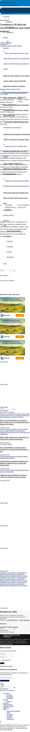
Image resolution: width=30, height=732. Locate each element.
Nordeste (9, 22)
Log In (2, 683)
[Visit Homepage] (6, 10)
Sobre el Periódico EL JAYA (11, 5)
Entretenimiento (7, 210)
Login (5, 263)
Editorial (9, 43)
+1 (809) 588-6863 (24, 620)
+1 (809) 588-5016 (12, 620)
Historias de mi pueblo (13, 711)
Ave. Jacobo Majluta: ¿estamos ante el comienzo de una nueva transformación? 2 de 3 (14, 449)
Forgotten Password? (6, 666)
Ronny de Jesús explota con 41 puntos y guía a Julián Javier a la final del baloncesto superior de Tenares (16, 81)
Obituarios (6, 220)
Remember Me (6, 660)
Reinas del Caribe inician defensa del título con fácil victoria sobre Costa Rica (15, 198)
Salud (8, 712)
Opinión (5, 700)
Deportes (6, 48)
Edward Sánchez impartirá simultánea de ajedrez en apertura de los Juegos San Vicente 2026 (16, 110)
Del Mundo (10, 32)
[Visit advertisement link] (12, 317)
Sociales (9, 252)
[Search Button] (14, 270)
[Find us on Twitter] (0, 1)
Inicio (1, 20)
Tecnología (10, 246)
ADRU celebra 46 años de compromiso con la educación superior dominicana (14, 438)
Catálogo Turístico (8, 215)
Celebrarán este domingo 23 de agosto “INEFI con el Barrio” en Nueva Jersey (13, 476)
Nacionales (10, 696)
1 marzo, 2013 (4, 42)
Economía (9, 241)
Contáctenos (10, 257)
